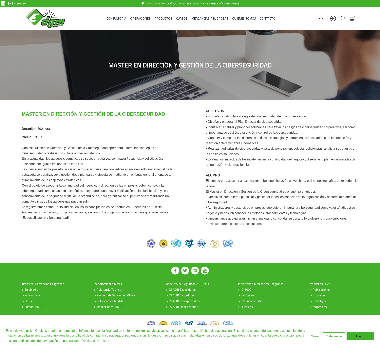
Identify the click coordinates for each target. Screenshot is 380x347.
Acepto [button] (360, 336)
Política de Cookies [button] (95, 340)
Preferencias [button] (334, 336)
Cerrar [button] (315, 336)
